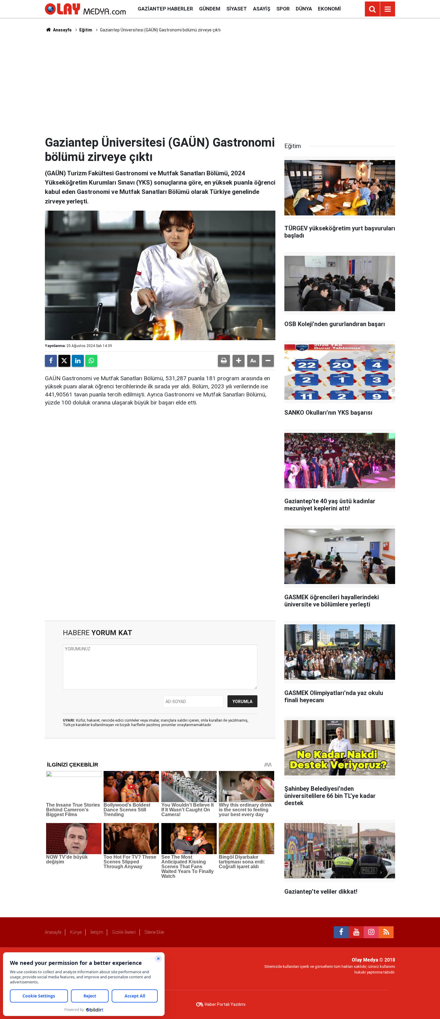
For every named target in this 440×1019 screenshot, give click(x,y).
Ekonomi (329, 9)
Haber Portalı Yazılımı (225, 1004)
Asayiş (261, 9)
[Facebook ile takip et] (341, 932)
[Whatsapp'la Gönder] (91, 361)
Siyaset (236, 9)
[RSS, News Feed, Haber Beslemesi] (386, 932)
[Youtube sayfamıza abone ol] (356, 932)
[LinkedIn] (78, 361)
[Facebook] (51, 361)
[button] (239, 361)
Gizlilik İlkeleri (124, 932)
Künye (76, 932)
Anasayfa (62, 30)
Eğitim (85, 30)
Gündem (209, 9)
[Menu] (387, 9)
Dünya (304, 9)
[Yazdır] (224, 361)
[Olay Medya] (85, 8)
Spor (283, 9)
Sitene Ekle (154, 932)
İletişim (96, 932)
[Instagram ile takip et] (371, 932)
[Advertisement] (220, 84)
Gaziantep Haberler (165, 9)
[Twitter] (64, 361)
